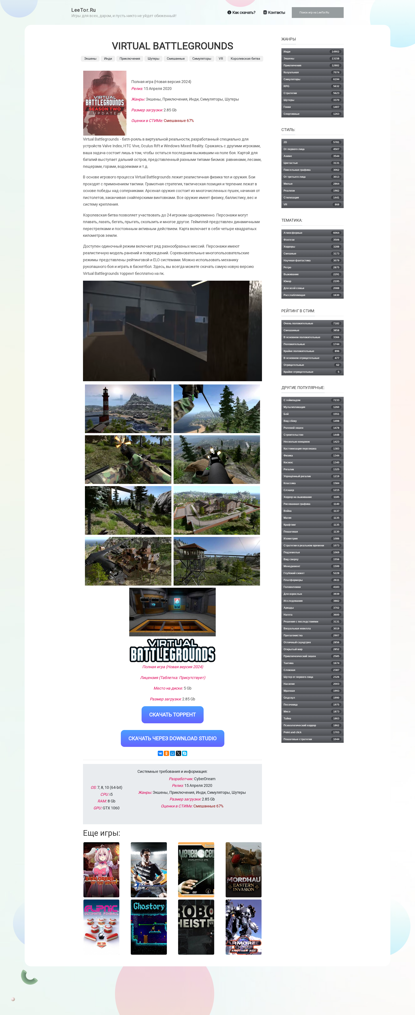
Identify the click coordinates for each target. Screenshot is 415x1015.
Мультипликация (311, 407)
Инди (108, 59)
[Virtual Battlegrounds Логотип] (172, 650)
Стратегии (311, 93)
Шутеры (153, 59)
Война (311, 510)
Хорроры (311, 246)
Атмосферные (311, 232)
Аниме (311, 156)
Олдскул (311, 697)
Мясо (311, 711)
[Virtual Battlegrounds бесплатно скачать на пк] (128, 408)
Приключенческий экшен (311, 656)
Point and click (311, 732)
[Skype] (184, 753)
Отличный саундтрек (311, 642)
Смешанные (176, 59)
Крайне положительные (311, 351)
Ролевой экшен (311, 427)
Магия (311, 517)
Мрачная (311, 690)
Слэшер (311, 490)
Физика (311, 455)
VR (221, 59)
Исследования (311, 600)
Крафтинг (311, 524)
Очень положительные (311, 323)
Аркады (311, 607)
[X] (178, 753)
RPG (311, 86)
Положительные (311, 344)
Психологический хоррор (311, 725)
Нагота (311, 614)
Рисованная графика (311, 504)
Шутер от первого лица (311, 677)
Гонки (311, 107)
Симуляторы (201, 59)
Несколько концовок (311, 441)
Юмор (311, 281)
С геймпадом (311, 400)
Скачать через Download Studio (173, 738)
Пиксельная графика (311, 169)
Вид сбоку (311, 421)
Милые (311, 183)
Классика (311, 483)
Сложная (311, 670)
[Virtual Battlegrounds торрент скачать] (216, 408)
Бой (311, 414)
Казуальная (311, 72)
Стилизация (311, 197)
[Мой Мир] (172, 753)
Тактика (311, 663)
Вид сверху (311, 559)
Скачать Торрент (172, 715)
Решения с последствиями (311, 621)
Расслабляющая (311, 295)
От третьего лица (311, 176)
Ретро (311, 267)
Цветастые (311, 163)
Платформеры (311, 580)
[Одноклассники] (166, 753)
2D (311, 142)
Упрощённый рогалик (311, 476)
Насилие (311, 683)
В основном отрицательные (311, 358)
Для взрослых (311, 594)
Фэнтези (311, 239)
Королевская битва (245, 59)
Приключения (130, 59)
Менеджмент (311, 566)
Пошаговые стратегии (311, 739)
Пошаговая (311, 531)
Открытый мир (311, 649)
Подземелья (311, 552)
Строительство (311, 434)
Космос (311, 462)
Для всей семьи (311, 288)
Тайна (311, 718)
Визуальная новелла (311, 628)
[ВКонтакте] (160, 753)
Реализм (311, 190)
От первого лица (311, 149)
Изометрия (311, 538)
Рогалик (311, 469)
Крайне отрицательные (311, 371)
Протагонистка (311, 635)
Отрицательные (311, 365)
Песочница (311, 704)
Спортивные (311, 113)
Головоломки (311, 587)
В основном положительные (311, 337)
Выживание (311, 274)
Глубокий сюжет (311, 573)
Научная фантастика (311, 260)
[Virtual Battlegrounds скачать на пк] (128, 459)
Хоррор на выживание (311, 497)
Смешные (311, 253)
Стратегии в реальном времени (311, 545)
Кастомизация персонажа (311, 448)
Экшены (90, 59)
